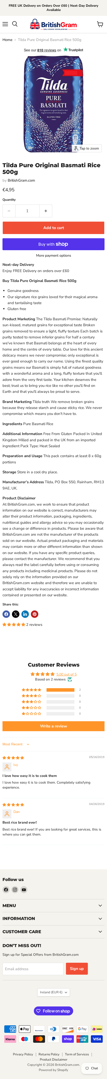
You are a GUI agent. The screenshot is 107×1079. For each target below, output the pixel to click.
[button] (14, 624)
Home (7, 40)
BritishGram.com (21, 180)
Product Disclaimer (53, 1059)
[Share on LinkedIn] (25, 614)
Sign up (77, 968)
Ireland (51, 992)
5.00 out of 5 (66, 674)
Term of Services (77, 1054)
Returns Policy (49, 1054)
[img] (13, 758)
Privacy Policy (23, 1054)
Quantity (9, 200)
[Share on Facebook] (6, 614)
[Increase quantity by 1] (46, 210)
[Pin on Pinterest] (34, 614)
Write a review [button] (53, 726)
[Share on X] (15, 614)
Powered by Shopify (53, 1070)
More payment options (53, 256)
